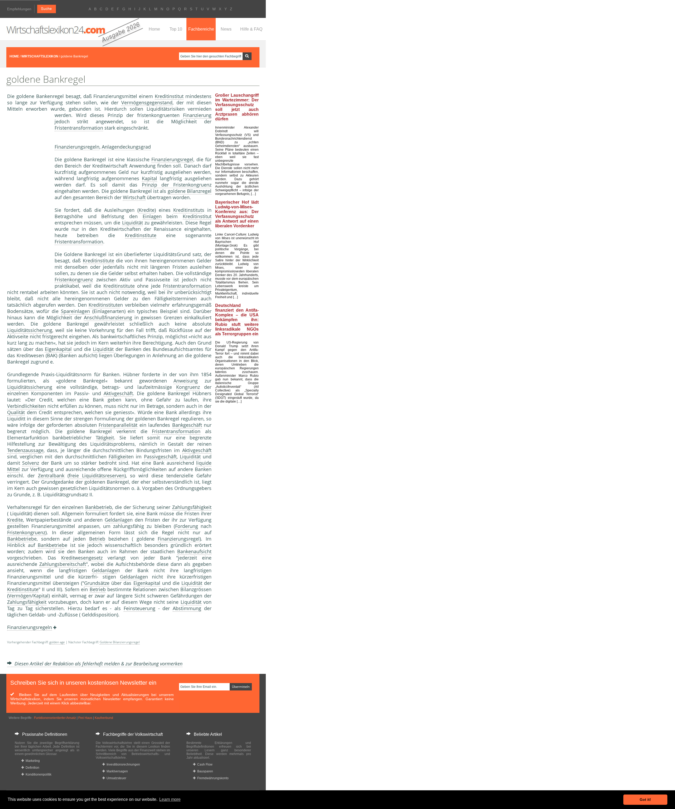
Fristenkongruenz (74, 279)
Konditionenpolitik (37, 774)
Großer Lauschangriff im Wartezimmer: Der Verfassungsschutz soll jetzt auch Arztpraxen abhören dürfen (237, 107)
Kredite (147, 210)
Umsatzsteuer (115, 778)
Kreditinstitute (140, 235)
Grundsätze (96, 583)
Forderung (186, 526)
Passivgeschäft (160, 456)
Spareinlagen (75, 311)
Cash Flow (204, 764)
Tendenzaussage (25, 450)
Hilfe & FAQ (251, 29)
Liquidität (132, 222)
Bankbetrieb (98, 507)
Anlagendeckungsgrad (126, 147)
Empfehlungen (19, 9)
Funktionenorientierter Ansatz (55, 718)
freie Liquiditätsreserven (96, 475)
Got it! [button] (645, 799)
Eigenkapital (58, 349)
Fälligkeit (118, 456)
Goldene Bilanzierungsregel (120, 642)
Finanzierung (197, 115)
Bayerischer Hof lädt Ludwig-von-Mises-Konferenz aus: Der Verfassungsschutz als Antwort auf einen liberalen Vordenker (237, 214)
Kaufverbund (104, 718)
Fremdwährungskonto (212, 778)
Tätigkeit (105, 437)
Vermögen (19, 595)
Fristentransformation (79, 128)
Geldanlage (117, 520)
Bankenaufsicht (194, 551)
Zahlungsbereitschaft (62, 564)
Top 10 (176, 29)
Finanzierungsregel (172, 159)
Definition (31, 767)
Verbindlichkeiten (26, 406)
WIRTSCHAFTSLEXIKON (39, 56)
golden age (57, 642)
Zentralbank (51, 475)
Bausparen (204, 771)
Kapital (149, 178)
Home (154, 29)
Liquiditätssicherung (29, 330)
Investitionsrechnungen (122, 764)
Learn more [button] (170, 799)
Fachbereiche (201, 29)
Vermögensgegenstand (146, 102)
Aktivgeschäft (118, 393)
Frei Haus (85, 718)
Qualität (16, 412)
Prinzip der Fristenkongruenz (177, 185)
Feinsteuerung (139, 608)
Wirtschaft (134, 197)
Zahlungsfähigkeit (191, 507)
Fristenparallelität (118, 425)
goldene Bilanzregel (189, 191)
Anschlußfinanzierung (108, 317)
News (226, 29)
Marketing (32, 761)
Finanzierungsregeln (77, 147)
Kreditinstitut (169, 96)
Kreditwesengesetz (82, 558)
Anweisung (185, 380)
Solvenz (30, 463)
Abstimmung (187, 608)
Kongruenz (188, 387)
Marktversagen (116, 771)
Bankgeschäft (187, 425)
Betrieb (97, 539)
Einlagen (152, 216)
